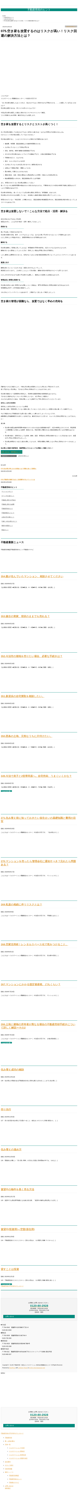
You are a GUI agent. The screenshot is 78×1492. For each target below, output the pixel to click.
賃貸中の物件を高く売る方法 (17, 1189)
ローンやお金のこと (8, 496)
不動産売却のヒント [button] (17, 549)
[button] (11, 452)
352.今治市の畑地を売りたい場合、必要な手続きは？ (31, 656)
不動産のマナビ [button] (29, 549)
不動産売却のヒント (15, 1479)
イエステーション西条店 (17, 1451)
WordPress (12, 1368)
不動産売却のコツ (7, 508)
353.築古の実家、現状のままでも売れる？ (25, 616)
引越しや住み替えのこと (9, 521)
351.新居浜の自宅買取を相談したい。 (22, 696)
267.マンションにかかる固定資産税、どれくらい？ (31, 984)
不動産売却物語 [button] (6, 549)
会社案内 (8, 1462)
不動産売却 (8, 1437)
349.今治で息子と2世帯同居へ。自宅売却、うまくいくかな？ (36, 776)
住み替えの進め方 (11, 1149)
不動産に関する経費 (8, 504)
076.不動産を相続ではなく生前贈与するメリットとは (18, 479)
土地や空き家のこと (71, 26)
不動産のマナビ (14, 1482)
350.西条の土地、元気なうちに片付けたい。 (26, 736)
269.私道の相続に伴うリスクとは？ (21, 904)
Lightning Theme (23, 1368)
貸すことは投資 (10, 1269)
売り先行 (6, 1109)
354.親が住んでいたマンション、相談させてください (32, 576)
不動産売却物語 (14, 1475)
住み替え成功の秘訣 (12, 1069)
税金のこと (5, 530)
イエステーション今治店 (17, 1448)
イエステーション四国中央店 (18, 1458)
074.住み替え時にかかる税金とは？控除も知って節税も (18, 468)
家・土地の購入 (10, 1441)
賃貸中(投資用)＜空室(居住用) (18, 1229)
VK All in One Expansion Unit (37, 1368)
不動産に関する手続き (9, 500)
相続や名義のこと (7, 525)
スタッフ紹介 (9, 1465)
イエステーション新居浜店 (17, 1455)
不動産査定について (8, 513)
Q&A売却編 (8, 1469)
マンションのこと (7, 491)
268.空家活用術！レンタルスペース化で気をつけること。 (34, 944)
